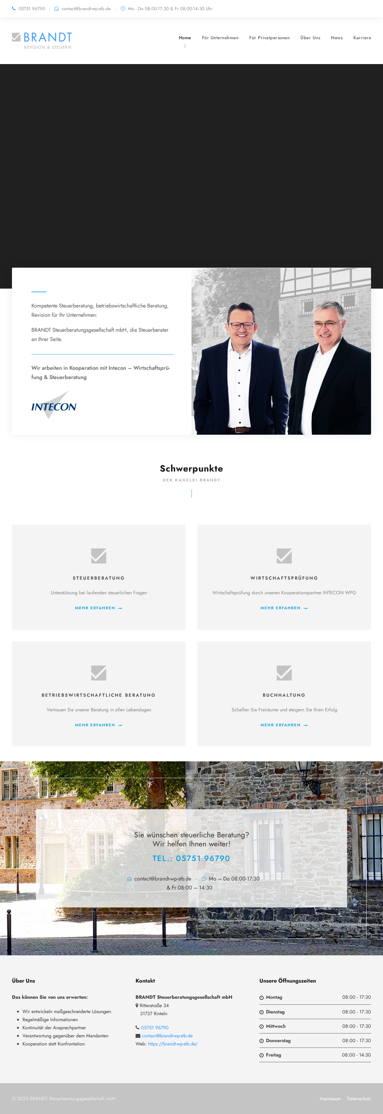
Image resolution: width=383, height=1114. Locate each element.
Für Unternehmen (220, 37)
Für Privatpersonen (269, 37)
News (337, 37)
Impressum (330, 1098)
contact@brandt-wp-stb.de (86, 8)
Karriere (362, 37)
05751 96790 (203, 858)
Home (185, 37)
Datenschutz (359, 1098)
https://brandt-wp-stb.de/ (173, 1043)
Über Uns (310, 37)
